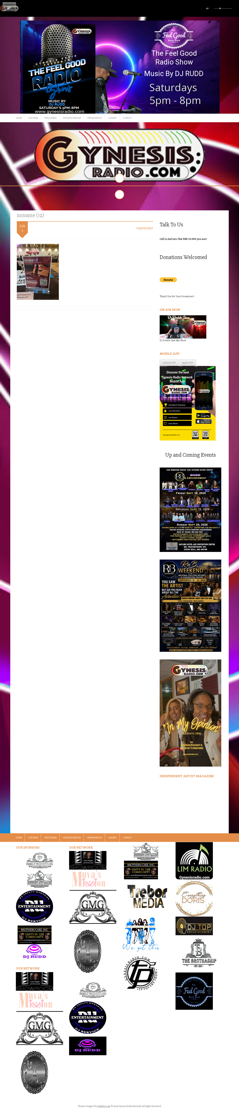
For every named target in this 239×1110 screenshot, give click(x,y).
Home (19, 118)
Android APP (169, 362)
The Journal (50, 118)
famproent (144, 228)
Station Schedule (72, 118)
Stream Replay (94, 118)
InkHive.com (104, 1106)
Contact (127, 118)
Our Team (33, 118)
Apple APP (187, 362)
